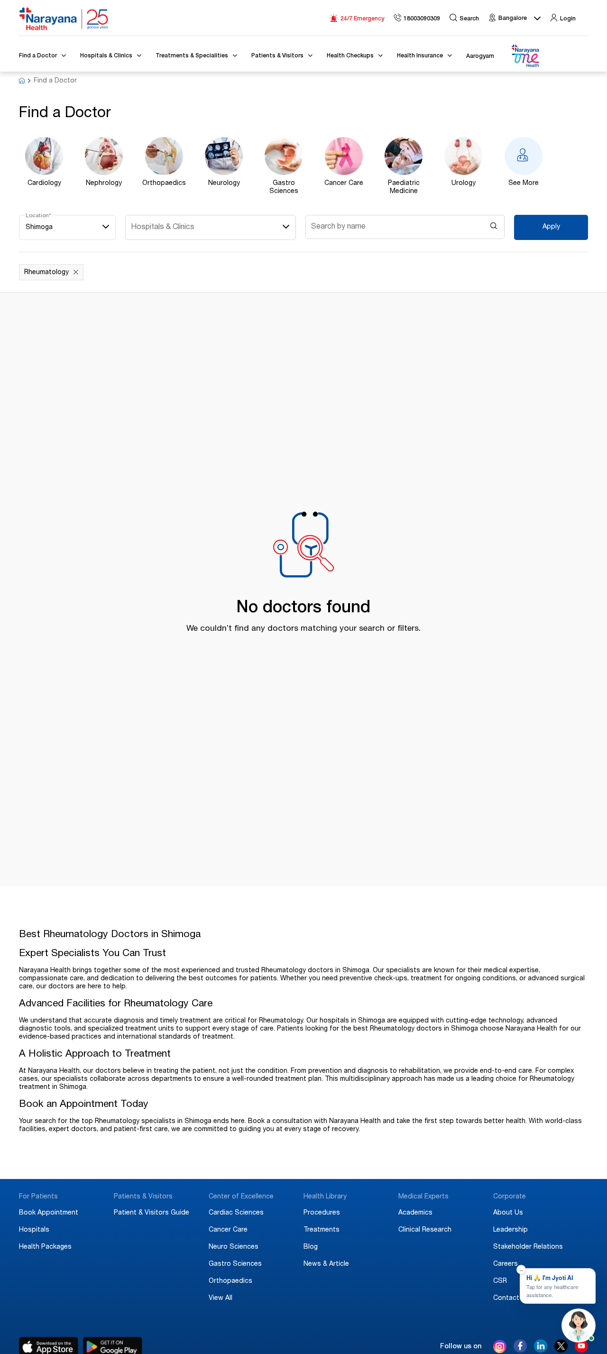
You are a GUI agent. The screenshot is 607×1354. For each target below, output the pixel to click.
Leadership (510, 1230)
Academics (415, 1213)
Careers (505, 1264)
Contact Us (511, 1298)
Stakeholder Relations (528, 1247)
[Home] (64, 19)
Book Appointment (48, 1213)
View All (220, 1298)
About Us (508, 1213)
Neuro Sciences (233, 1247)
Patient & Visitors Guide (151, 1213)
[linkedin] (540, 1350)
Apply (551, 227)
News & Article (326, 1264)
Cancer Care (228, 1230)
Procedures (322, 1213)
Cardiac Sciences (236, 1213)
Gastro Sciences (235, 1264)
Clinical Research (424, 1230)
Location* (38, 216)
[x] (561, 1350)
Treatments (322, 1230)
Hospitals (34, 1230)
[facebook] (520, 1350)
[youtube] (581, 1350)
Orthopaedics (230, 1281)
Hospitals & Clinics (162, 227)
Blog (311, 1247)
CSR (500, 1281)
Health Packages (45, 1247)
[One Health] (525, 56)
